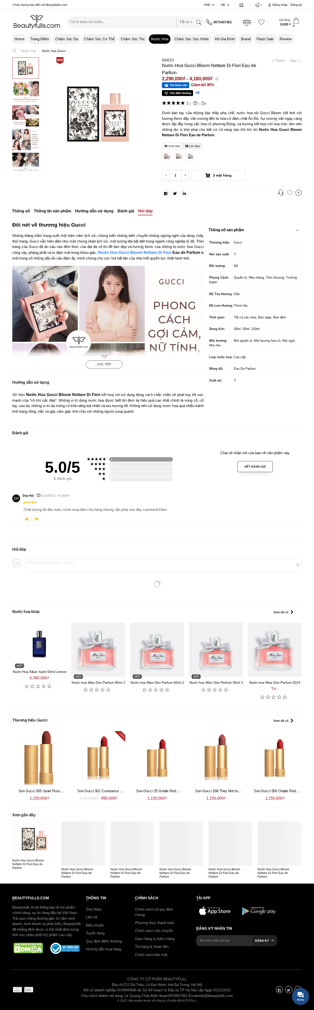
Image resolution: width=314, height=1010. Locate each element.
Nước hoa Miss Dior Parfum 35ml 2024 (219, 682)
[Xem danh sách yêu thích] (290, 193)
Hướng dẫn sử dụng (94, 211)
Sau (293, 60)
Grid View (174, 146)
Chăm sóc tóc (133, 39)
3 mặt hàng (222, 175)
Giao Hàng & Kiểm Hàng (154, 938)
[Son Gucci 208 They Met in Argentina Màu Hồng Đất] (216, 758)
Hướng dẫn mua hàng (103, 949)
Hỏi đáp (145, 211)
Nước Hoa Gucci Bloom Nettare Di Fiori (135, 252)
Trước (278, 60)
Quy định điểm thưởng (104, 941)
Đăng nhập (280, 5)
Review (286, 39)
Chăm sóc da (66, 39)
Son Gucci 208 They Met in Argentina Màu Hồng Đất (236, 791)
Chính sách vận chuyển (154, 930)
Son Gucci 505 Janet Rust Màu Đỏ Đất (49, 791)
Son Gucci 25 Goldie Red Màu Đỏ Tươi (167, 791)
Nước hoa (159, 39)
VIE (223, 5)
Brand (245, 39)
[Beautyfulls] (14, 51)
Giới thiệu (93, 909)
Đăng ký (296, 5)
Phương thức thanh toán (154, 922)
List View (194, 146)
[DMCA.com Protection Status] (28, 948)
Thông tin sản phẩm (52, 211)
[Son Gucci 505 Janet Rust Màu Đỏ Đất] (39, 758)
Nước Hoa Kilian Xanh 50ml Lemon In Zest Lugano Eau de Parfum (63, 672)
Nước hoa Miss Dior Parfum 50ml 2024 (160, 682)
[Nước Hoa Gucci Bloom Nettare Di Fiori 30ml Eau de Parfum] (190, 156)
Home (19, 39)
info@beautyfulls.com (215, 995)
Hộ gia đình (225, 39)
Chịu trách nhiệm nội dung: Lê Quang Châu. (116, 995)
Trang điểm (39, 39)
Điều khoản (95, 925)
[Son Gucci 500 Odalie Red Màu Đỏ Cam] (275, 758)
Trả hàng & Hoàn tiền (152, 946)
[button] (258, 5)
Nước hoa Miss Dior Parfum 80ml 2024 (101, 682)
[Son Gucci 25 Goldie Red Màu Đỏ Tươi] (157, 758)
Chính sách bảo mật (151, 954)
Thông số (21, 211)
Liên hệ (91, 917)
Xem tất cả (281, 612)
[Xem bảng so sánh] (298, 193)
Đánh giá (126, 211)
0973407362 (222, 22)
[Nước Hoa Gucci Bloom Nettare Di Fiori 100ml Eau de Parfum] (167, 156)
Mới (60, 60)
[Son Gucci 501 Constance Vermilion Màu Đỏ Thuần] (98, 758)
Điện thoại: (159, 995)
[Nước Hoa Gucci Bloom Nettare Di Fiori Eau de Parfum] (34, 839)
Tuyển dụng (95, 933)
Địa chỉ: (118, 984)
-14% (121, 734)
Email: (193, 995)
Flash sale (265, 39)
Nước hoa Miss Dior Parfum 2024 (274, 682)
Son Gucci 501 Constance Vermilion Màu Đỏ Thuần (117, 791)
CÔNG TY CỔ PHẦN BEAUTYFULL (157, 979)
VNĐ (207, 5)
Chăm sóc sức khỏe (191, 39)
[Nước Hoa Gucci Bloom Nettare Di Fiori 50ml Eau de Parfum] (179, 156)
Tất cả (184, 22)
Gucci (168, 60)
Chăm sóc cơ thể (99, 39)
